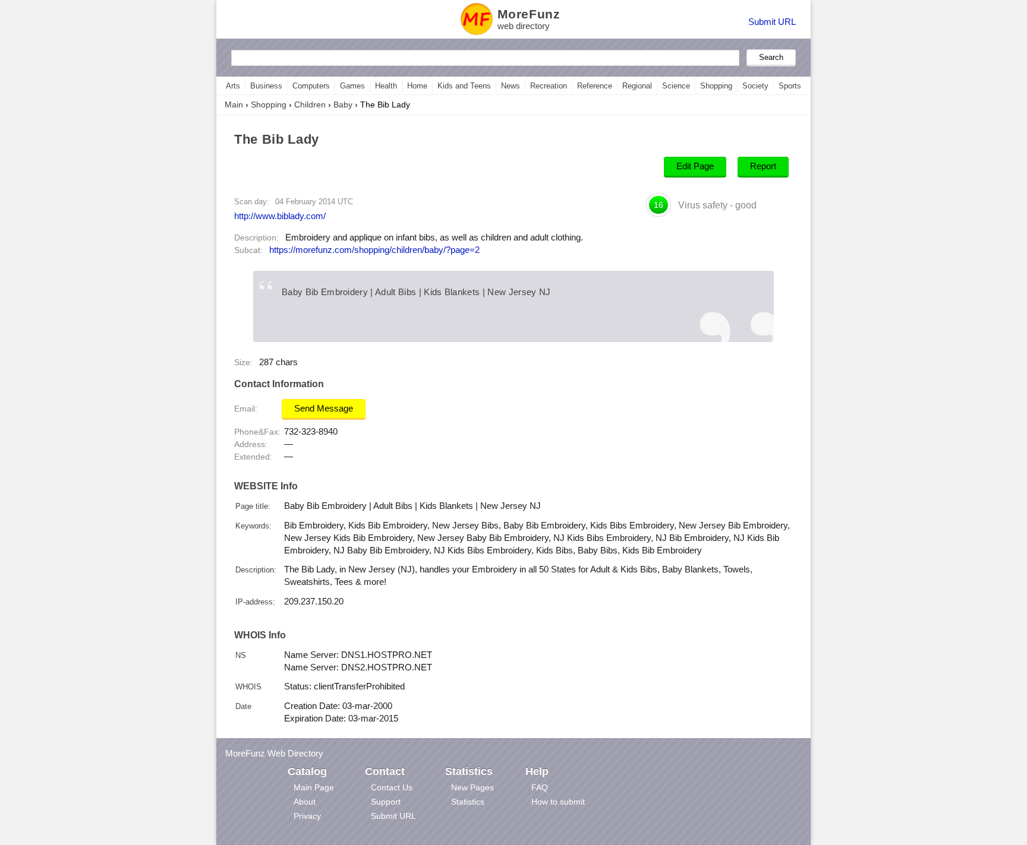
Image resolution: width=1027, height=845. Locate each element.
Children (310, 104)
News (510, 85)
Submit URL (772, 22)
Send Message (323, 408)
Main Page (314, 787)
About (305, 801)
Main (234, 104)
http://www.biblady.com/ (280, 216)
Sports (790, 85)
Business (266, 85)
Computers (311, 85)
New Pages (472, 787)
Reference (594, 85)
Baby (342, 104)
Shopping (716, 85)
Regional (637, 85)
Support (386, 801)
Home (417, 85)
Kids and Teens (464, 85)
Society (755, 85)
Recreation (548, 85)
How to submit (558, 801)
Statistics (467, 801)
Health (386, 85)
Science (676, 85)
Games (352, 85)
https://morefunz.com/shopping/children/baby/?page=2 (374, 250)
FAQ (539, 787)
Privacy (307, 816)
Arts (233, 85)
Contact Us (391, 787)
